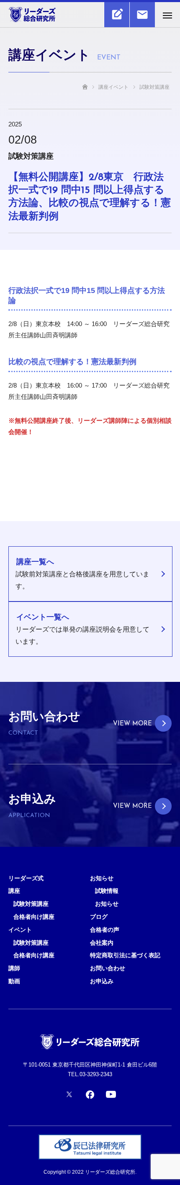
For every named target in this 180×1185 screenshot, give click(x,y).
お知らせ (101, 878)
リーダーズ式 (26, 878)
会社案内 (101, 942)
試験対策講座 (31, 903)
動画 (14, 981)
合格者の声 (104, 929)
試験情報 (106, 890)
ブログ (99, 916)
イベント (20, 929)
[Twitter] (69, 1094)
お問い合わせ (107, 968)
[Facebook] (90, 1094)
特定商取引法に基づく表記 (125, 955)
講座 (14, 890)
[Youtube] (111, 1094)
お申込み (101, 981)
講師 (14, 968)
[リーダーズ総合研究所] (81, 14)
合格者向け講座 (33, 916)
